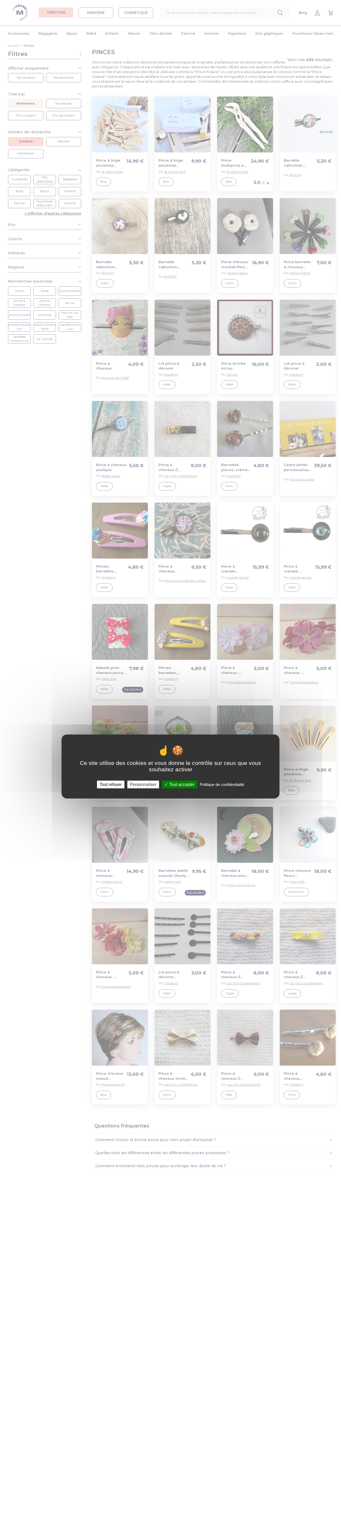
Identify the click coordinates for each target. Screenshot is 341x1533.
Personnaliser (143, 784)
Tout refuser (111, 784)
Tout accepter (181, 784)
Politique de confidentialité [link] (222, 784)
